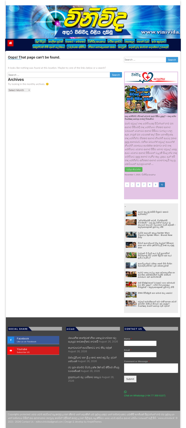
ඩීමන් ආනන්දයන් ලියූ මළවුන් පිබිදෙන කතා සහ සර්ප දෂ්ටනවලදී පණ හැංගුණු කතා (156, 245)
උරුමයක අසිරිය (76, 47)
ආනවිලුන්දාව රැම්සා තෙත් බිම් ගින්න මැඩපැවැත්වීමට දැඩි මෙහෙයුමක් (155, 264)
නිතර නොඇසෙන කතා (102, 47)
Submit (130, 379)
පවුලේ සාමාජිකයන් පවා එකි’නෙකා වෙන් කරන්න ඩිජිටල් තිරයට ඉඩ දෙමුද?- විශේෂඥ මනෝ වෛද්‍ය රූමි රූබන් (157, 303)
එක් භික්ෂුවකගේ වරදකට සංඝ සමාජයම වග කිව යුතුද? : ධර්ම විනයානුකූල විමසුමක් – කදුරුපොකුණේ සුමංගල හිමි (156, 284)
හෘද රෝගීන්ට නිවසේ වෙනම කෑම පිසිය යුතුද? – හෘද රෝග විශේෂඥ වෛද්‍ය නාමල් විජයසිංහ (150, 117)
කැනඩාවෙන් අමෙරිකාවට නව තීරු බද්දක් (90, 347)
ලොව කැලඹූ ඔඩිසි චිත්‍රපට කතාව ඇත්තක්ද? (153, 213)
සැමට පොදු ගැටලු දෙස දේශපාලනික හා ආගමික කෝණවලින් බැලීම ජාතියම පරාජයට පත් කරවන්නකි (156, 274)
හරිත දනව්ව (115, 41)
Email (127, 350)
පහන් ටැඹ (143, 41)
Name (128, 338)
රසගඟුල (129, 41)
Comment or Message (137, 361)
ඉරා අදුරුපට (159, 41)
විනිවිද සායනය (96, 41)
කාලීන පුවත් (55, 41)
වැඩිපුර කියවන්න (133, 169)
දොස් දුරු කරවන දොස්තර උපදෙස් (148, 47)
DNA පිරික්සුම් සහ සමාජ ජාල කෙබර (155, 293)
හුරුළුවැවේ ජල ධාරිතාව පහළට (84, 377)
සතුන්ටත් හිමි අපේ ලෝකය (49, 47)
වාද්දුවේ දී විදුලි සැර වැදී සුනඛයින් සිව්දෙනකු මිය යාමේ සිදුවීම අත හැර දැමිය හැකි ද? (155, 255)
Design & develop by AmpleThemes (83, 422)
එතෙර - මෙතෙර (75, 41)
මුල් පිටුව (40, 41)
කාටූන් (122, 47)
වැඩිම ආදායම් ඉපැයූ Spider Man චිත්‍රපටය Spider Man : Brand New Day (155, 235)
